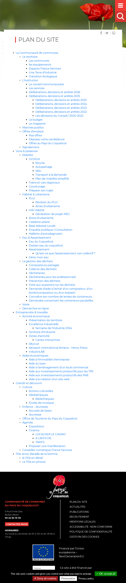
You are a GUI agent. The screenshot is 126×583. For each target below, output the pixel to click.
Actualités (77, 506)
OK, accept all (106, 573)
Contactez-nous (17, 524)
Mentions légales (82, 521)
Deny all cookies (46, 578)
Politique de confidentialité (91, 531)
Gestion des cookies (84, 536)
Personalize (68, 578)
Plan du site (78, 501)
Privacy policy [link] (86, 578)
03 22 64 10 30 (13, 517)
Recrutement (79, 516)
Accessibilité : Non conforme (91, 526)
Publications (79, 511)
